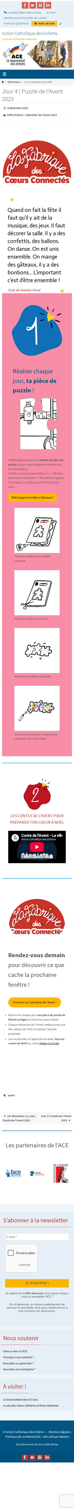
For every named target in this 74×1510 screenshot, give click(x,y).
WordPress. (52, 1441)
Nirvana (38, 1441)
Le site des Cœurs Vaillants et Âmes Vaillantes (31, 1402)
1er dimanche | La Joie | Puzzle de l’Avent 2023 (19, 1115)
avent (11, 1093)
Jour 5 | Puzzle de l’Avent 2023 (56, 1115)
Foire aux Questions (16, 23)
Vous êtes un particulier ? (18, 1360)
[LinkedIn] (48, 5)
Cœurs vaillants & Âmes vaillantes (25, 17)
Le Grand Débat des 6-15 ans (20, 1396)
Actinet (51, 12)
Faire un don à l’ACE (15, 1348)
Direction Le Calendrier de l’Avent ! (34, 1000)
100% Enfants (14, 82)
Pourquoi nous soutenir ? (18, 1354)
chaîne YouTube (49, 1041)
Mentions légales (59, 1429)
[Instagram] (40, 5)
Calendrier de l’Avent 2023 (41, 114)
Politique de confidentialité (22, 1433)
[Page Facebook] (25, 5)
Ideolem (64, 1433)
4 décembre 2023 (17, 108)
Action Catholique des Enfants (29, 33)
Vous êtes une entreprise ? (19, 1366)
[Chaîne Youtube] (32, 5)
